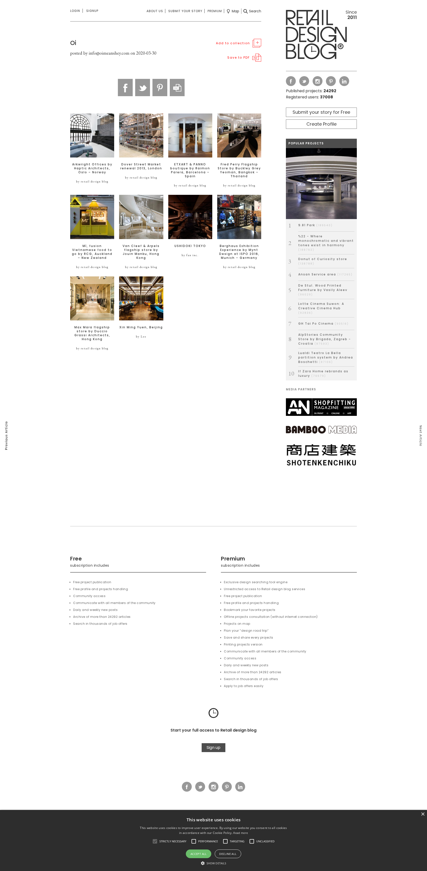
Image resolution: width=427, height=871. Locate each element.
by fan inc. (190, 255)
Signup (92, 11)
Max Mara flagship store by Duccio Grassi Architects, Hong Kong (92, 333)
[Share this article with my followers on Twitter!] (142, 87)
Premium (215, 11)
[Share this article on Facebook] (125, 87)
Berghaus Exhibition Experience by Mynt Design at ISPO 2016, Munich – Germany (239, 252)
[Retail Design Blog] (321, 35)
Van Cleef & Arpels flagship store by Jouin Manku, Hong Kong (141, 252)
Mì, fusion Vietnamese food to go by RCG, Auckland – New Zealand (92, 252)
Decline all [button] (227, 854)
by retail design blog (92, 181)
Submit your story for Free (321, 112)
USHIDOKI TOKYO (190, 246)
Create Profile (321, 124)
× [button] (423, 814)
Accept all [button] (199, 854)
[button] (155, 841)
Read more (240, 833)
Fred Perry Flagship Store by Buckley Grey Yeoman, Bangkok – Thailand (239, 170)
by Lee (141, 336)
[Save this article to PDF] (177, 87)
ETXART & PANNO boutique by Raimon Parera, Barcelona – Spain (190, 170)
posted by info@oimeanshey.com (99, 53)
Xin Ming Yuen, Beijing (141, 327)
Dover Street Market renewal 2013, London (141, 166)
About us (155, 11)
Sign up (213, 747)
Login (75, 11)
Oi (73, 43)
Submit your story (185, 11)
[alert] (213, 840)
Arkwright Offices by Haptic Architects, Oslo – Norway (92, 168)
